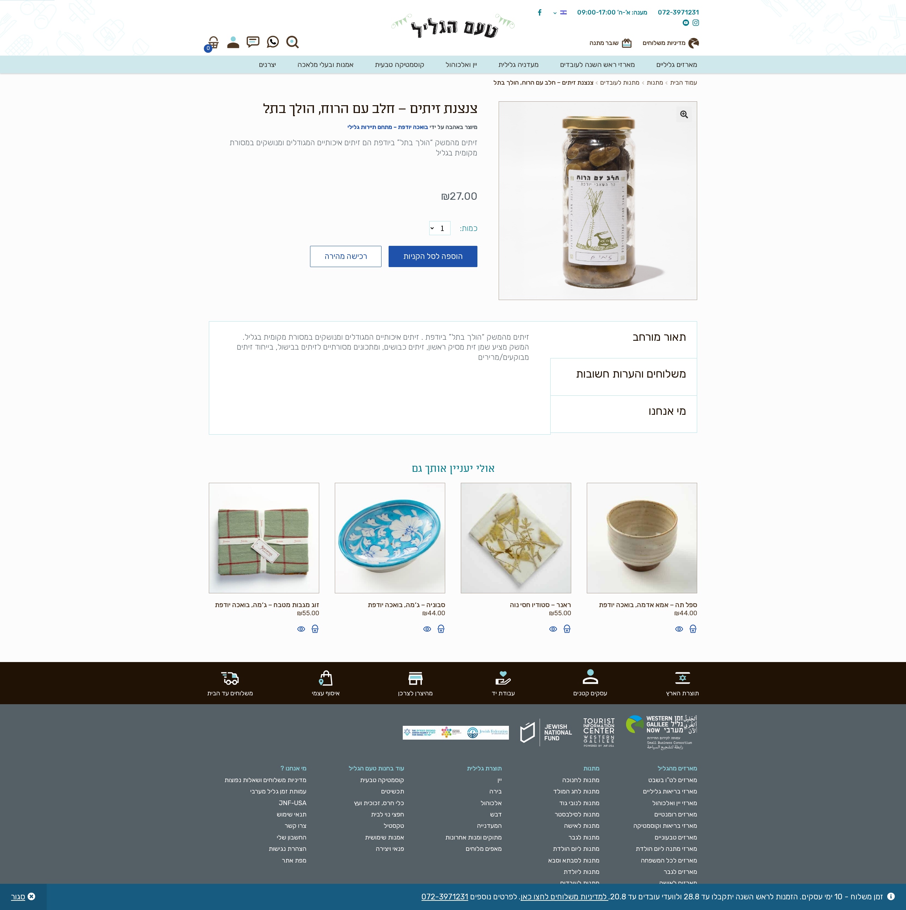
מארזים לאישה (678, 883)
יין (500, 780)
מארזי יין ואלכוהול (674, 803)
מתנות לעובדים (620, 82)
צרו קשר (295, 826)
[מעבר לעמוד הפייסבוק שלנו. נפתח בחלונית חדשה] (538, 13)
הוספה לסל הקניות (433, 256)
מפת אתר (294, 860)
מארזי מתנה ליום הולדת (666, 849)
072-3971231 (678, 12)
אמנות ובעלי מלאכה (325, 64)
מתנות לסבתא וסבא (574, 860)
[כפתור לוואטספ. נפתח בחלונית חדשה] (272, 42)
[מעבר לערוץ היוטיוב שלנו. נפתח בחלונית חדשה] (684, 23)
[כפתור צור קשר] (253, 42)
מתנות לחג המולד (576, 791)
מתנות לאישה (582, 826)
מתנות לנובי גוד (579, 803)
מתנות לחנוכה (581, 780)
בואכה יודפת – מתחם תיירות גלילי (388, 127)
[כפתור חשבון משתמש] (233, 42)
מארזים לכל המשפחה (669, 860)
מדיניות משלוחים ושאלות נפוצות (265, 780)
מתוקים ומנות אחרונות (473, 837)
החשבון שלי (291, 837)
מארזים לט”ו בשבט (672, 780)
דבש (496, 814)
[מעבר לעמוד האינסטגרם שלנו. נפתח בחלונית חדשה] (694, 23)
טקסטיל (394, 826)
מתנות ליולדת (581, 872)
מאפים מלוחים (484, 849)
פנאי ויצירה (390, 849)
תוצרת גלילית (484, 768)
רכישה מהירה (346, 256)
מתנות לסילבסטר (577, 814)
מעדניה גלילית (518, 64)
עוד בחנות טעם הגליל (376, 768)
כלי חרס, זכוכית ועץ (379, 803)
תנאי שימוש (291, 814)
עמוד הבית (683, 82)
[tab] (624, 340)
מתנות (655, 82)
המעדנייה (489, 826)
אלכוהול (491, 803)
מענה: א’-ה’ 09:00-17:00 (612, 12)
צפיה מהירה (679, 628)
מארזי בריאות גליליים (670, 791)
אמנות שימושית (384, 837)
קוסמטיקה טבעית (399, 64)
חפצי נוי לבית (387, 814)
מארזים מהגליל (677, 768)
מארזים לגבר (680, 872)
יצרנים (267, 64)
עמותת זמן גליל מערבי (278, 791)
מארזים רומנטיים (675, 814)
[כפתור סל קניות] (213, 42)
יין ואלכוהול (461, 64)
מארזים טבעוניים (676, 837)
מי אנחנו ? (293, 768)
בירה (495, 791)
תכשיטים (392, 791)
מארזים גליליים (676, 64)
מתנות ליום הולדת (576, 849)
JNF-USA (292, 803)
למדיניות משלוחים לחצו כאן (564, 896)
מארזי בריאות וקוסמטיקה (665, 826)
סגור (18, 896)
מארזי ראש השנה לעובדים (597, 64)
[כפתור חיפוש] (292, 42)
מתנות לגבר (584, 837)
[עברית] (560, 13)
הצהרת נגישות (287, 849)
